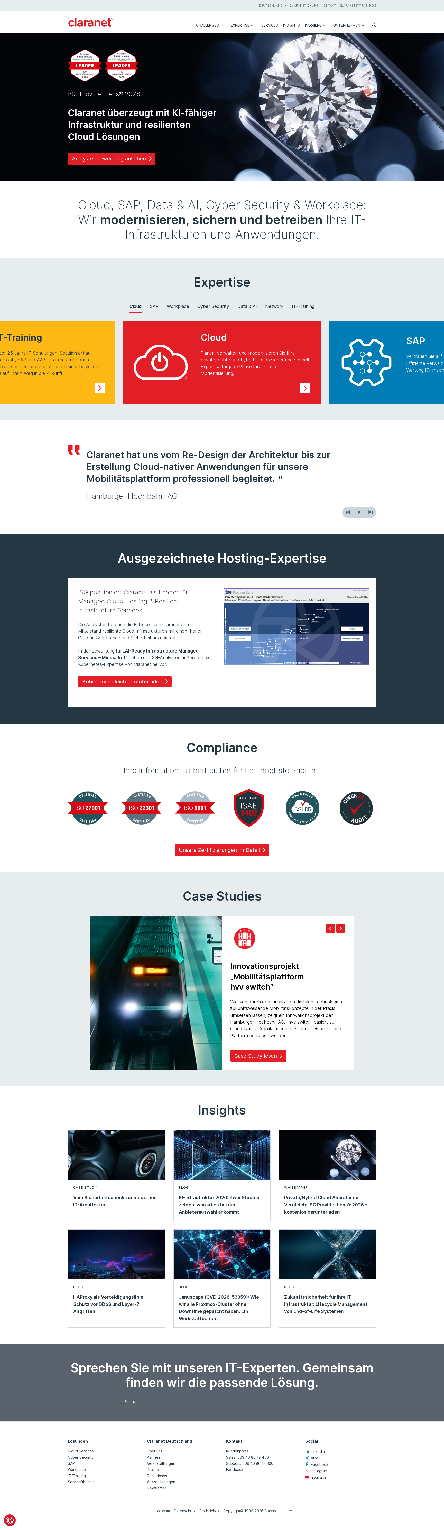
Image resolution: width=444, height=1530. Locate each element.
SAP (154, 306)
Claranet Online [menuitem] (304, 5)
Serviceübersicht (82, 1482)
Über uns (154, 1451)
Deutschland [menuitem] (271, 5)
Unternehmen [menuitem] (346, 25)
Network (274, 306)
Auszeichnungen (161, 1482)
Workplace (178, 306)
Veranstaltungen (161, 1463)
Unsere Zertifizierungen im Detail (219, 850)
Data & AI (247, 306)
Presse (153, 1469)
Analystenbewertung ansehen (109, 159)
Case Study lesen (255, 1056)
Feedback (234, 1469)
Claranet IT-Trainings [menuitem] (357, 5)
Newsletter (156, 1488)
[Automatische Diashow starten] (359, 512)
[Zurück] (348, 512)
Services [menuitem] (269, 25)
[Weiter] (370, 512)
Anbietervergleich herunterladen (122, 681)
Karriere (154, 1457)
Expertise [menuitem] (240, 25)
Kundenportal (237, 1451)
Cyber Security (213, 306)
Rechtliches (157, 1476)
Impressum (161, 1511)
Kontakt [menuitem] (328, 5)
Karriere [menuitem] (313, 25)
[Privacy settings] (10, 1520)
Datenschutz (184, 1511)
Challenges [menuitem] (207, 25)
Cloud (136, 306)
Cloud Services (81, 1451)
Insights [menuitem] (291, 25)
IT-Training (303, 306)
